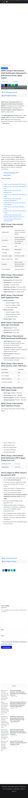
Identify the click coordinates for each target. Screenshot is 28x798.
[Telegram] (14, 570)
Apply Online (7, 175)
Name (3, 629)
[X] (6, 570)
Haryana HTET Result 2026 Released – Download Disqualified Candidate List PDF (18, 743)
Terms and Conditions (7, 789)
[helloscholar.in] (10, 1)
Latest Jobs (8, 65)
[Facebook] (3, 570)
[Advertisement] (14, 19)
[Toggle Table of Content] (2, 182)
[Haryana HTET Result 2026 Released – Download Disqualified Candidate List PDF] (5, 746)
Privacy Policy (16, 789)
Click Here (17, 464)
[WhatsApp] (12, 570)
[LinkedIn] (9, 570)
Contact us (22, 789)
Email (2, 635)
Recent (14, 686)
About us (14, 791)
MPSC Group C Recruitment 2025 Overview (15, 184)
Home (3, 65)
